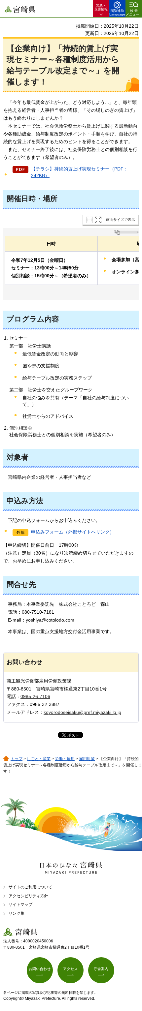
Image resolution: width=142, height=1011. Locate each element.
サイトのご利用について (30, 887)
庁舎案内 (101, 969)
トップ (16, 758)
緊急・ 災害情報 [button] (101, 7)
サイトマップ (20, 904)
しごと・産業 (39, 758)
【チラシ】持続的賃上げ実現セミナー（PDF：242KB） (79, 172)
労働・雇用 (65, 758)
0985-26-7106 (35, 696)
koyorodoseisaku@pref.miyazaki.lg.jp (82, 712)
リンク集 (16, 913)
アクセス (70, 969)
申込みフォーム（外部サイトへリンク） (72, 532)
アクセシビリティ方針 (28, 896)
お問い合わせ (40, 969)
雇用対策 (87, 758)
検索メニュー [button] (132, 12)
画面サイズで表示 (120, 220)
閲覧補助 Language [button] (117, 12)
